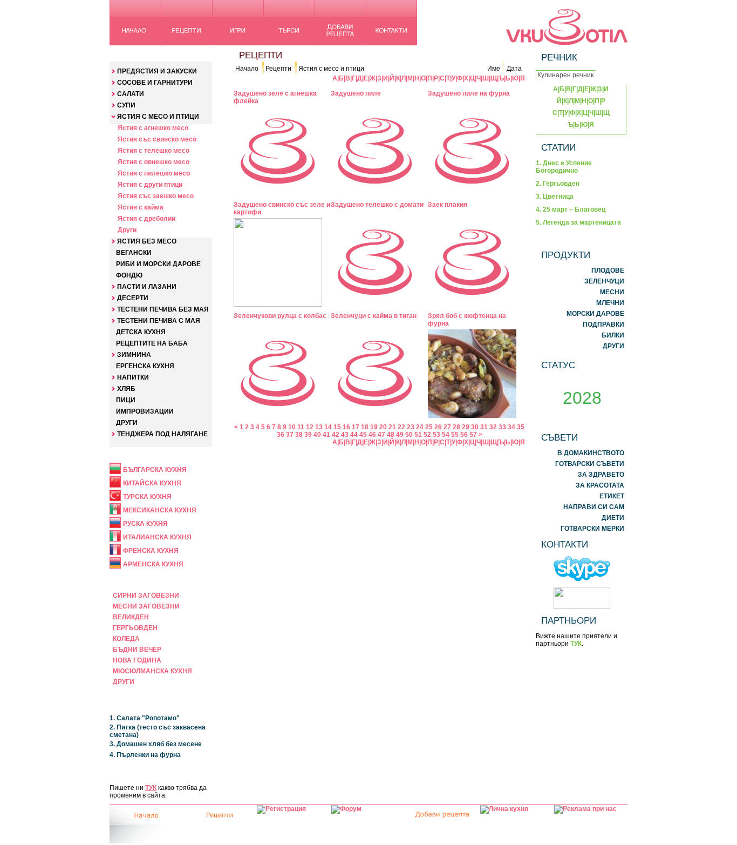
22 (401, 427)
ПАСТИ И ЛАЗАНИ (146, 286)
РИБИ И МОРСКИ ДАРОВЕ (158, 264)
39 (308, 434)
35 (520, 427)
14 (328, 427)
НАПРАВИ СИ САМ (593, 507)
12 (309, 427)
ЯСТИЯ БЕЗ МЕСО (146, 241)
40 (317, 434)
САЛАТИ (130, 94)
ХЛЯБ (126, 389)
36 (280, 434)
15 (337, 427)
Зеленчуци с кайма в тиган (374, 316)
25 (429, 427)
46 (372, 434)
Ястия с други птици (150, 184)
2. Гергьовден (557, 183)
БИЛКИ (613, 335)
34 (511, 427)
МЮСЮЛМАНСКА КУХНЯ (152, 671)
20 (383, 427)
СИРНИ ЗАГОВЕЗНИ (146, 595)
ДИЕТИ (613, 518)
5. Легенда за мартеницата (578, 222)
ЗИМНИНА (134, 355)
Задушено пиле (356, 93)
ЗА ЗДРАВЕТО (601, 474)
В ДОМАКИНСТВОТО (590, 453)
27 (447, 427)
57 (473, 434)
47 (381, 434)
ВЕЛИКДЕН (131, 617)
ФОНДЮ (129, 275)
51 (418, 434)
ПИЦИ (125, 400)
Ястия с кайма (140, 207)
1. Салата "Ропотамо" (145, 718)
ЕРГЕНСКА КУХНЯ (145, 366)
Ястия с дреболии (146, 218)
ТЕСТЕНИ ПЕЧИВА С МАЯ (158, 321)
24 (420, 427)
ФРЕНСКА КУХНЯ (151, 551)
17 (355, 427)
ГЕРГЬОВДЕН (135, 628)
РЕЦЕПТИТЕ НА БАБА (152, 343)
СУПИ (126, 105)
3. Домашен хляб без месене (156, 744)
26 (438, 427)
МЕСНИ (612, 292)
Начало (246, 68)
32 (493, 427)
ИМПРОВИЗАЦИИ (145, 411)
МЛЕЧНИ (610, 303)
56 (464, 434)
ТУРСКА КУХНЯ (147, 497)
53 (436, 434)
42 (335, 434)
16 (346, 427)
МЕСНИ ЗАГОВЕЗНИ (146, 606)
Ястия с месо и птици (331, 68)
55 (455, 434)
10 (292, 427)
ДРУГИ (127, 423)
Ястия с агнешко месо (153, 128)
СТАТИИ (558, 147)
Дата (514, 68)
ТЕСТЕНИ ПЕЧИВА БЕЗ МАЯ (163, 309)
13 (319, 427)
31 (484, 427)
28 (456, 427)
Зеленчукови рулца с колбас (280, 316)
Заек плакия (447, 204)
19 (374, 427)
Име (493, 68)
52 (427, 434)
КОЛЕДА (126, 639)
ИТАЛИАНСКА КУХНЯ (157, 537)
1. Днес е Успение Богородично (564, 166)
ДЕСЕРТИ (132, 298)
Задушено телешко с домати (377, 204)
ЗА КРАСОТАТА (600, 485)
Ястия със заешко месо (156, 196)
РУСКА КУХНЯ (145, 524)
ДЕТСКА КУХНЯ (141, 332)
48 (390, 434)
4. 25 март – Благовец (570, 209)
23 (410, 427)
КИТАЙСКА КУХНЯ (152, 483)
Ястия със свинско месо (157, 139)
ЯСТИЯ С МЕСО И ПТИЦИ (158, 116)
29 (465, 427)
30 (475, 427)
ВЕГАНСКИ (134, 252)
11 (300, 427)
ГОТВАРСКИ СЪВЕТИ (589, 464)
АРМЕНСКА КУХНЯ (153, 564)
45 (363, 434)
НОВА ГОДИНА (137, 660)
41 (326, 434)
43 (345, 434)
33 (502, 427)
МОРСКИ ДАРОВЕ (595, 313)
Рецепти (278, 68)
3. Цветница (555, 196)
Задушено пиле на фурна (469, 93)
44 (354, 434)
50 (409, 434)
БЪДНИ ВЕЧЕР (137, 649)
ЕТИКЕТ (611, 496)
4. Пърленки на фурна (145, 755)
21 (392, 427)
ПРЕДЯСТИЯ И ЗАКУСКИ (157, 71)
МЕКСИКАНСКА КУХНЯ (159, 510)
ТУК (150, 788)
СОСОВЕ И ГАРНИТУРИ (155, 82)
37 (290, 434)
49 (400, 434)
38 (299, 434)
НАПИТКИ (133, 377)
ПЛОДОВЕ (607, 270)
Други (127, 230)
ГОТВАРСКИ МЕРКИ (592, 528)
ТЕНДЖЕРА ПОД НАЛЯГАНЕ (162, 434)
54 (445, 434)
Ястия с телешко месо (153, 150)
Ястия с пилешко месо (154, 173)
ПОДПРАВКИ (603, 324)
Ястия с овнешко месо (153, 162)
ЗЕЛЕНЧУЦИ (604, 281)
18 (364, 427)
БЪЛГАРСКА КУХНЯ (155, 470)
